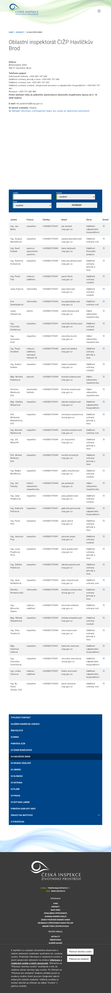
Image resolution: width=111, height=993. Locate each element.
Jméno (15, 193)
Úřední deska (55, 940)
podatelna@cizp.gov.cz (58, 888)
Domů (11, 32)
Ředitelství (17, 730)
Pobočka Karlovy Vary (23, 808)
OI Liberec (16, 769)
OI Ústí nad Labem (20, 802)
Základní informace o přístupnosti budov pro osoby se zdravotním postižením (51, 111)
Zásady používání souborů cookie (55, 920)
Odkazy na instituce (22, 815)
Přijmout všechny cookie (80, 951)
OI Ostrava (16, 782)
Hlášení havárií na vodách (25, 724)
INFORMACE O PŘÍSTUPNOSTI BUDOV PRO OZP (55, 923)
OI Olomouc (17, 776)
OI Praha (15, 795)
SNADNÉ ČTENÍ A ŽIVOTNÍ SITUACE (55, 926)
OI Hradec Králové (21, 763)
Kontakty (20, 32)
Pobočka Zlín (18, 743)
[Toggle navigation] (99, 11)
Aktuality (55, 937)
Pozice (59, 193)
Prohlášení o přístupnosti (55, 913)
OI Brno (15, 737)
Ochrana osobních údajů (55, 916)
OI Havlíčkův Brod (20, 756)
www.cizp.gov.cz (58, 891)
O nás (55, 903)
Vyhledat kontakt (21, 717)
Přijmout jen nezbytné (79, 959)
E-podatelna (17, 821)
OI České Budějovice (21, 750)
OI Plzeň (15, 789)
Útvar (15, 202)
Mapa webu (55, 910)
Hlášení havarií (55, 943)
